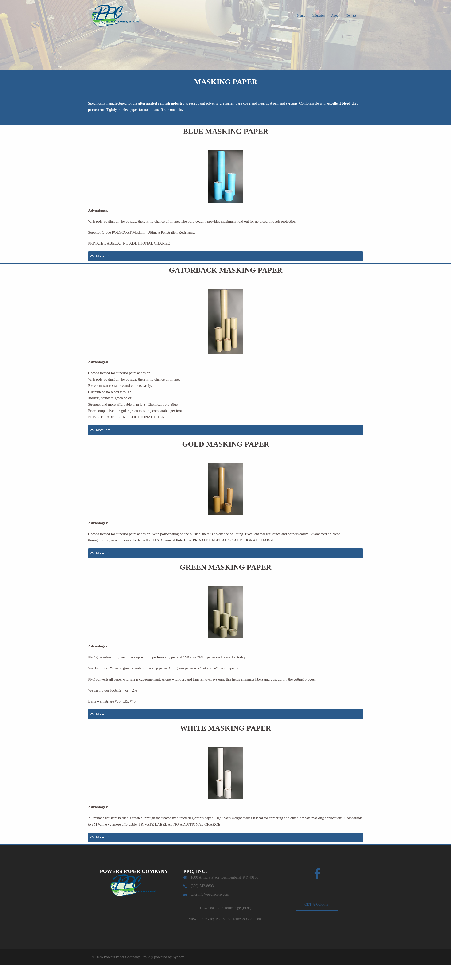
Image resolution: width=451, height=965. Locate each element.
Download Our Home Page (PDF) (225, 908)
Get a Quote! (317, 904)
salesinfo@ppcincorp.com (210, 894)
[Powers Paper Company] (115, 15)
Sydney (178, 957)
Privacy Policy (214, 919)
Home (301, 15)
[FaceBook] (317, 877)
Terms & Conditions (247, 919)
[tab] (225, 256)
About (335, 15)
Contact (351, 15)
